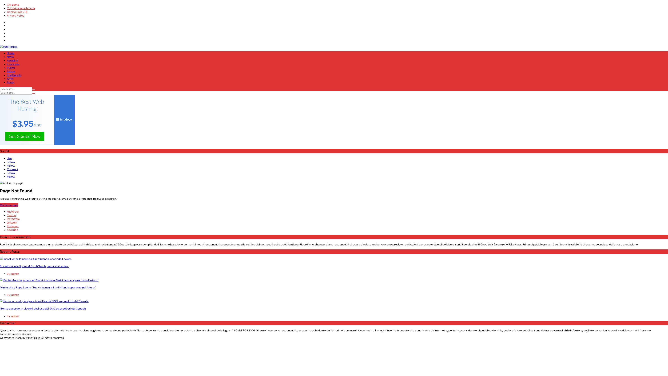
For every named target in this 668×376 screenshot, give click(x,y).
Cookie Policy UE (17, 12)
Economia (13, 64)
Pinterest (13, 226)
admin (15, 274)
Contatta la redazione (21, 8)
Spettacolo (14, 75)
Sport (10, 82)
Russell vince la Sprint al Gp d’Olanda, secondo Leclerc (34, 266)
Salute (11, 71)
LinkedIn (12, 222)
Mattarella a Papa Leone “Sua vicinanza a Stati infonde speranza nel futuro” (48, 287)
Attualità (12, 60)
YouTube (12, 230)
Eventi (11, 68)
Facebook (13, 211)
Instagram (13, 219)
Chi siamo (13, 4)
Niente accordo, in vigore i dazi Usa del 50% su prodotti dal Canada (43, 308)
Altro (10, 79)
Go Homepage (9, 205)
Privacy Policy (15, 15)
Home (10, 53)
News (10, 57)
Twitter (11, 215)
